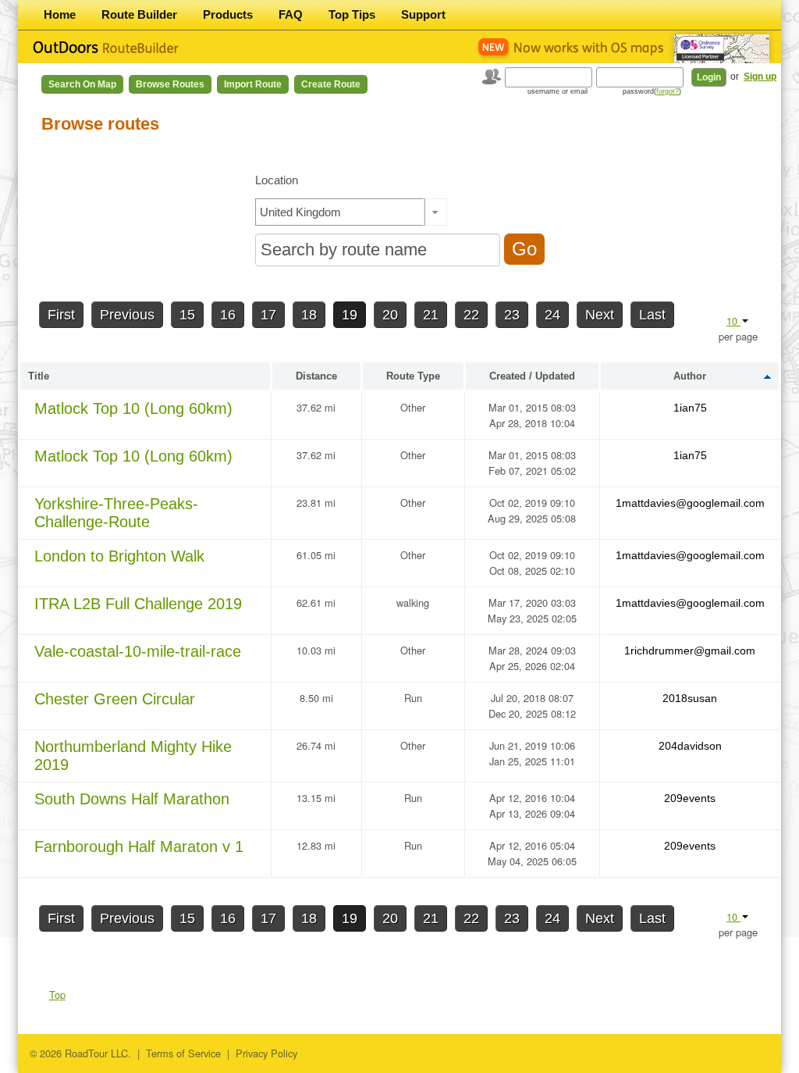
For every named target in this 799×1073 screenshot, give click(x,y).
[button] (435, 212)
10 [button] (733, 320)
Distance (316, 376)
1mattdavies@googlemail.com (690, 503)
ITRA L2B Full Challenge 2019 (138, 603)
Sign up (760, 76)
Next (599, 315)
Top (57, 994)
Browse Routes (170, 84)
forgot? (667, 91)
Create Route (330, 84)
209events (690, 798)
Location (276, 180)
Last (652, 315)
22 (471, 315)
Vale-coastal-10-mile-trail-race (137, 651)
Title (38, 376)
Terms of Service (183, 1053)
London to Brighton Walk (119, 556)
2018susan (689, 698)
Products (228, 14)
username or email (557, 91)
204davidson (690, 746)
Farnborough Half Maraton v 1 (138, 846)
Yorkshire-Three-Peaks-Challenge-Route (116, 512)
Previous (127, 315)
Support (423, 14)
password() (652, 91)
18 (309, 315)
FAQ (291, 14)
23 (512, 315)
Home (60, 14)
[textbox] (340, 212)
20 (390, 315)
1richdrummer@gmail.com (689, 650)
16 (228, 315)
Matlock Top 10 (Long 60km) (133, 408)
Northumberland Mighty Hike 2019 (133, 755)
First (61, 315)
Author (689, 376)
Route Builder (139, 14)
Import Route (253, 84)
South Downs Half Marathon (131, 798)
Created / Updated (532, 376)
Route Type (413, 376)
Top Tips (351, 14)
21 (431, 315)
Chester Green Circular (114, 699)
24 (552, 315)
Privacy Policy (266, 1053)
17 (268, 315)
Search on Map (82, 84)
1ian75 (690, 407)
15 (187, 315)
